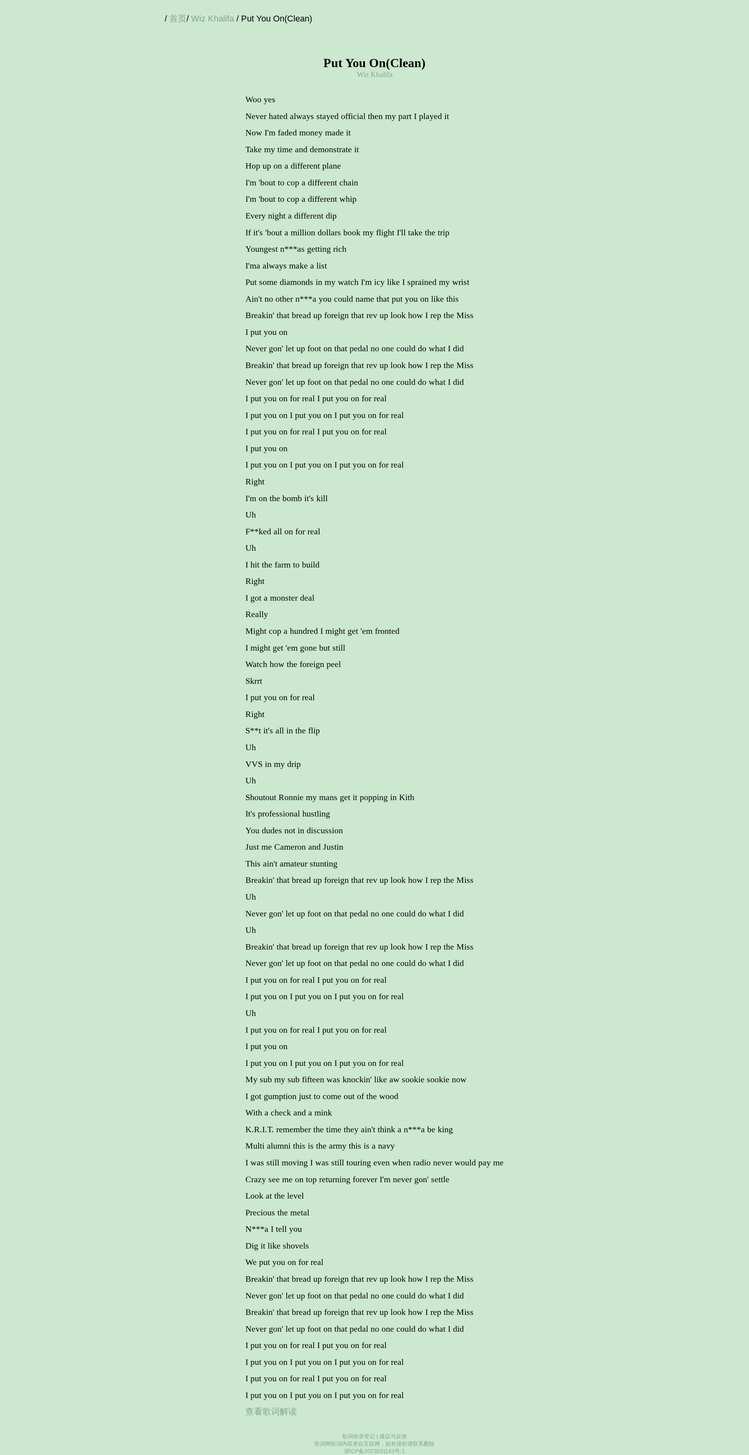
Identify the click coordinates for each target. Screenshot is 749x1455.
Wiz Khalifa (212, 18)
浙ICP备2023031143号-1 (374, 1451)
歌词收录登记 (358, 1436)
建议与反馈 (393, 1436)
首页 (177, 18)
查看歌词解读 (271, 1411)
